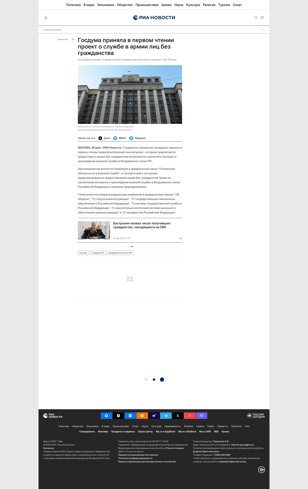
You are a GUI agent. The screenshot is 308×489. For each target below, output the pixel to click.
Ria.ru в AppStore (165, 431)
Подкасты (222, 426)
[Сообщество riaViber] (201, 415)
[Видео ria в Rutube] (154, 415)
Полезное (236, 426)
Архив (225, 431)
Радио (210, 426)
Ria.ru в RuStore (187, 431)
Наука (145, 426)
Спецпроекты (87, 431)
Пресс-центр (145, 431)
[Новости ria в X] (178, 415)
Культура (156, 426)
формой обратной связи (206, 451)
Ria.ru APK (205, 431)
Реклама (103, 431)
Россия (83, 252)
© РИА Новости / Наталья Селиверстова (95, 126)
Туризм (200, 426)
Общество (77, 426)
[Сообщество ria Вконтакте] (130, 415)
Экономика (92, 426)
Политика (64, 426)
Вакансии (48, 448)
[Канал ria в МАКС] (106, 415)
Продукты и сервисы (123, 431)
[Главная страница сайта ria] (154, 18)
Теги (247, 426)
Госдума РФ (97, 252)
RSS (216, 431)
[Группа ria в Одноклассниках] (142, 415)
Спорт (135, 426)
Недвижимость (173, 426)
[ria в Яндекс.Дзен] (118, 415)
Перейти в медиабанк (124, 126)
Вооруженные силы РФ (120, 252)
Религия (188, 426)
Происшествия (121, 426)
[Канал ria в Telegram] (166, 415)
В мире (105, 426)
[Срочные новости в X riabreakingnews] (189, 415)
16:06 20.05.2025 (52, 30)
